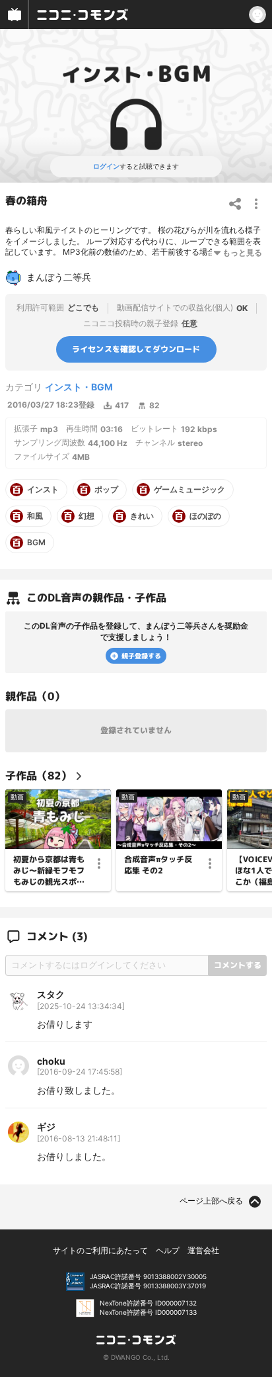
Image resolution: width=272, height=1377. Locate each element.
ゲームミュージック (189, 490)
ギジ (46, 1126)
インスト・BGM (79, 386)
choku (51, 1061)
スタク (51, 994)
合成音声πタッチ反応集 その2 (158, 864)
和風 (35, 516)
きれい (142, 516)
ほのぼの (205, 516)
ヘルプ (168, 1250)
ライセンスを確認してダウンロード (136, 349)
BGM (36, 543)
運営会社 (203, 1250)
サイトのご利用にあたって (100, 1250)
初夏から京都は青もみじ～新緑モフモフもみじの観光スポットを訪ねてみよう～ (49, 870)
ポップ (106, 490)
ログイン (106, 166)
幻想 (86, 516)
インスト (43, 490)
